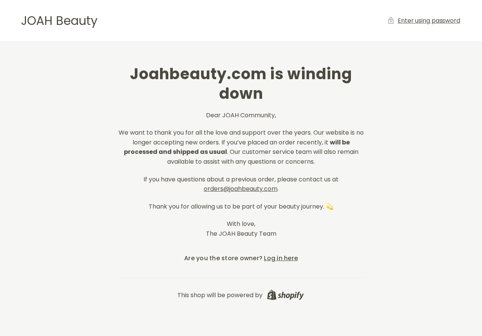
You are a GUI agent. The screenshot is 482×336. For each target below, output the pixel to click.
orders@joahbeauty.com (241, 188)
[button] (424, 21)
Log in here (281, 258)
